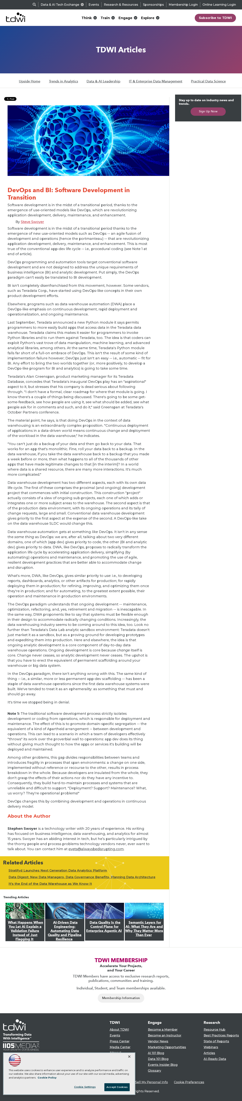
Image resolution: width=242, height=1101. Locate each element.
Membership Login (183, 4)
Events (93, 4)
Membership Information (121, 998)
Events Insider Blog (163, 1065)
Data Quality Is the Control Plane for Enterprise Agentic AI (104, 926)
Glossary (154, 1070)
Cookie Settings (85, 1086)
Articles (209, 1053)
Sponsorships (153, 4)
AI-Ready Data (215, 1059)
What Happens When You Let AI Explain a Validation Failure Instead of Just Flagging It (25, 930)
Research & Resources (121, 4)
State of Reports (216, 1041)
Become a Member (163, 1029)
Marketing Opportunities (167, 1047)
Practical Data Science (208, 81)
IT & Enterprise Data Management (155, 81)
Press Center (120, 1041)
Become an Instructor (164, 1035)
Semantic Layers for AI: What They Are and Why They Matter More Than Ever (144, 928)
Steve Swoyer (32, 222)
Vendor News (158, 1041)
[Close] (129, 1056)
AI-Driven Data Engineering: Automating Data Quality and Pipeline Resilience (64, 930)
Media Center (120, 1047)
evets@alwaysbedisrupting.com (96, 849)
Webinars (211, 1047)
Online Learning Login (219, 4)
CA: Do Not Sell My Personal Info (143, 1082)
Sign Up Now (208, 111)
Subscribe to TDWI (215, 18)
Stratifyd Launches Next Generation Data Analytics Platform (58, 870)
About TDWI (119, 1029)
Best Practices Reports (221, 1035)
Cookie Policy (47, 1077)
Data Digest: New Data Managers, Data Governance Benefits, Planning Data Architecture (82, 877)
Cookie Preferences (189, 1082)
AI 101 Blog (156, 1053)
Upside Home (29, 81)
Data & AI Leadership (103, 81)
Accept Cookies (117, 1087)
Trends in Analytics (63, 81)
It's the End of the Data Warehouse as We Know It (50, 884)
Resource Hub (214, 1029)
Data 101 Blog (158, 1059)
